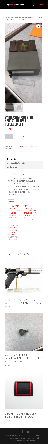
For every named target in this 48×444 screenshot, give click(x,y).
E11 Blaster (21, 17)
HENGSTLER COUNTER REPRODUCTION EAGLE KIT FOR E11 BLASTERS (30, 210)
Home (7, 17)
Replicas (13, 17)
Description (12, 159)
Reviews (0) (12, 167)
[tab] (24, 159)
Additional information (16, 163)
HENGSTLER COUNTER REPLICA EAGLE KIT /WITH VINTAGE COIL (14, 230)
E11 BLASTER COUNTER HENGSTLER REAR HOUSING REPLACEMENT (15, 210)
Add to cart (24, 136)
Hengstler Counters (30, 146)
